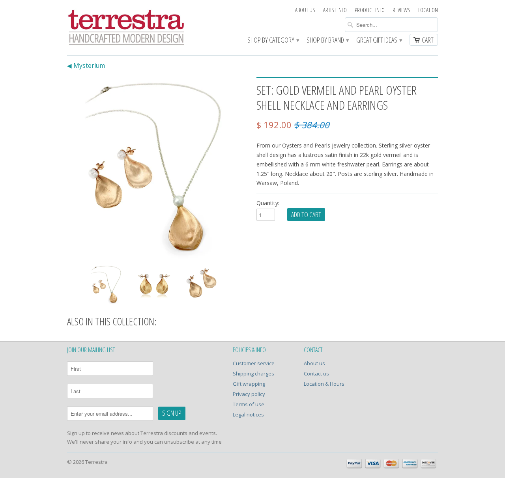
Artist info (335, 10)
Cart (428, 40)
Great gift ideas (379, 40)
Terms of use (248, 404)
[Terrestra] (126, 28)
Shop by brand (327, 40)
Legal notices (248, 414)
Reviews (401, 10)
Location (428, 10)
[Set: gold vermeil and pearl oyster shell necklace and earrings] (158, 168)
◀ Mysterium (86, 66)
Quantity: (267, 203)
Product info (370, 10)
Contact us (316, 373)
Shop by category (273, 40)
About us (305, 10)
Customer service (254, 363)
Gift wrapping (249, 383)
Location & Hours (324, 383)
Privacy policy (249, 394)
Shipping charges (253, 373)
